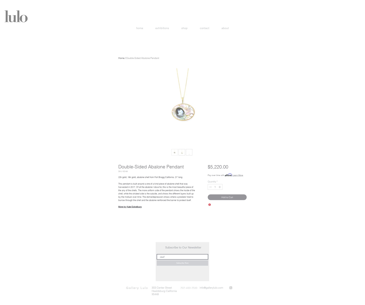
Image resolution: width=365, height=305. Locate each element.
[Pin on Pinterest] (209, 204)
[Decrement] (210, 187)
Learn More (238, 175)
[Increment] (220, 187)
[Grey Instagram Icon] (231, 288)
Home (121, 58)
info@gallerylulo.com (211, 287)
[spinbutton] (215, 187)
